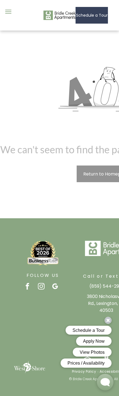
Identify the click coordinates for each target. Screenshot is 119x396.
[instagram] (41, 287)
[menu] (8, 11)
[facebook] (27, 287)
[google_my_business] (55, 287)
